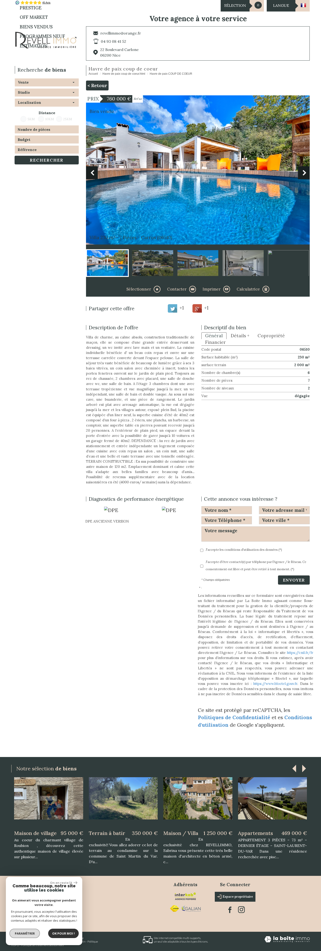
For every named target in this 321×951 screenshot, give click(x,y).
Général (214, 335)
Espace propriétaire (238, 892)
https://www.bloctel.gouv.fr (275, 683)
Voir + (48, 805)
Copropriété (271, 335)
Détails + (240, 335)
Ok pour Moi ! (63, 933)
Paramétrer (25, 933)
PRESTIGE (31, 8)
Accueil (93, 73)
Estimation (33, 46)
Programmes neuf (42, 36)
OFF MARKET (34, 17)
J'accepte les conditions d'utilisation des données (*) (244, 550)
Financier (215, 342)
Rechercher (46, 160)
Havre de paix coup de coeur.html (123, 73)
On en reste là (61, 883)
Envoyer (294, 580)
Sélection (235, 5)
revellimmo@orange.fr (120, 33)
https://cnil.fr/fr (300, 652)
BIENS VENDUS (36, 27)
